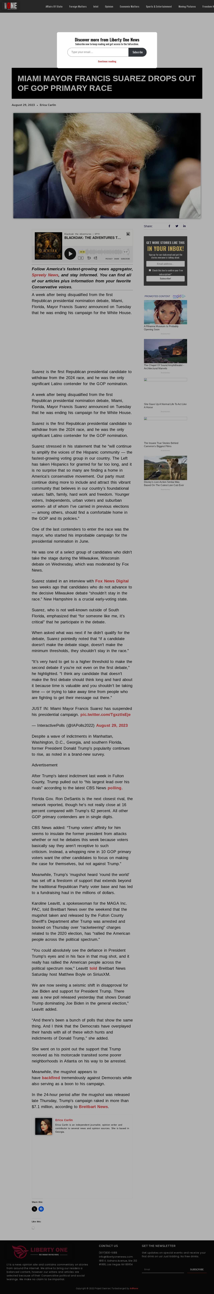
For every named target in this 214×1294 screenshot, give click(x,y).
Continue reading (107, 61)
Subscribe (138, 52)
